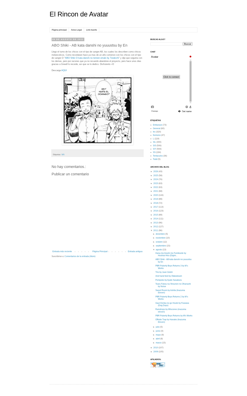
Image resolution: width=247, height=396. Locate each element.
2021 (156, 191)
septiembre (161, 246)
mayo (158, 335)
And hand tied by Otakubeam (168, 276)
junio (158, 331)
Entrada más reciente (62, 251)
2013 (156, 223)
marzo (159, 343)
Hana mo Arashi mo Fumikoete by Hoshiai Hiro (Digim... (170, 254)
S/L (154, 142)
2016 (156, 211)
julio (158, 327)
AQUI (64, 70)
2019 (156, 199)
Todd (155, 159)
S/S (62, 154)
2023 (156, 183)
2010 (156, 347)
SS (154, 152)
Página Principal (100, 251)
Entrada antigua (135, 251)
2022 (156, 187)
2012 (156, 226)
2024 (156, 179)
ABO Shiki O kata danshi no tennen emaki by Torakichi (92, 58)
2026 (156, 171)
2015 (156, 215)
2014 (156, 218)
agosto (159, 249)
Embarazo (157, 125)
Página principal (59, 30)
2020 (156, 195)
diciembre (160, 234)
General (156, 128)
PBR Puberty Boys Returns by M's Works (173, 315)
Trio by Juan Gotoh (164, 272)
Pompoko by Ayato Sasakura (168, 280)
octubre (159, 242)
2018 (156, 203)
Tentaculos (158, 156)
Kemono (157, 135)
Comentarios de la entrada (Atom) (80, 256)
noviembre (161, 238)
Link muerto (91, 30)
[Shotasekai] (157, 367)
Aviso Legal (76, 30)
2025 (156, 175)
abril (158, 339)
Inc (154, 132)
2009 (156, 351)
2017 (156, 207)
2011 (156, 230)
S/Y (154, 149)
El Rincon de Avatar (79, 14)
